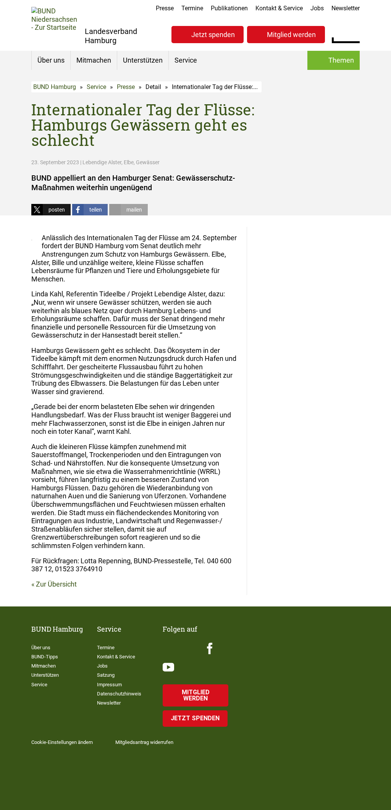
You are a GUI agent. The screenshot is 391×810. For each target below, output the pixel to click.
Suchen (354, 33)
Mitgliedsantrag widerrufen (144, 742)
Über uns (51, 60)
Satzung (106, 675)
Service (185, 60)
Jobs (317, 8)
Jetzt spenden (213, 35)
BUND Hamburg (54, 87)
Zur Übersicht (56, 584)
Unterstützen (143, 60)
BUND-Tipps (44, 657)
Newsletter (345, 8)
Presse (165, 8)
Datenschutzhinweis (119, 694)
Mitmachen (93, 60)
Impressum (109, 684)
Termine (192, 8)
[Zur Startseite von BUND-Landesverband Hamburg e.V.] (54, 25)
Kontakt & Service (279, 8)
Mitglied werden (291, 35)
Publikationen (229, 8)
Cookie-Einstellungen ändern (62, 742)
